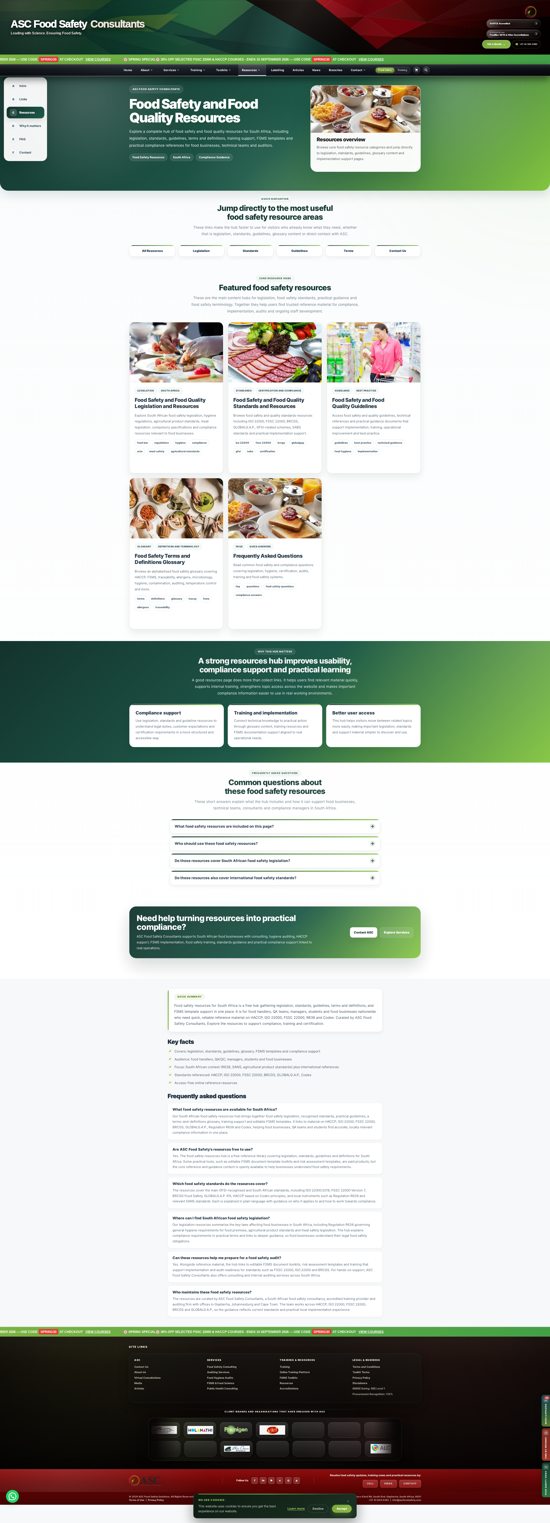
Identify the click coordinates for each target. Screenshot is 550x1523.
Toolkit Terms (361, 1372)
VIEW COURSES (236, 59)
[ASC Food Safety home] (145, 1480)
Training (196, 70)
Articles (298, 70)
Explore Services (396, 932)
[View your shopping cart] (416, 70)
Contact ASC (363, 932)
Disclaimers (360, 1383)
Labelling (277, 70)
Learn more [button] (296, 1509)
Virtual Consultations (147, 1377)
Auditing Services (218, 1372)
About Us (140, 1372)
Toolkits (222, 70)
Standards (250, 251)
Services (169, 70)
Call (370, 1483)
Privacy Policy (361, 1377)
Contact (356, 70)
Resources (249, 70)
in (263, 1480)
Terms (348, 251)
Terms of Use (136, 1500)
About (145, 70)
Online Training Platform (295, 1372)
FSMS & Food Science (220, 1383)
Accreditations (289, 1388)
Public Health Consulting (222, 1388)
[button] (351, 1498)
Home (128, 70)
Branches (335, 70)
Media (138, 1383)
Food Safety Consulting (222, 1366)
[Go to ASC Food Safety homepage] (530, 12)
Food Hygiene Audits (220, 1377)
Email (388, 1483)
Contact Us (397, 251)
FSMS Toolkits (289, 1377)
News (316, 70)
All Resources (152, 251)
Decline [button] (318, 1508)
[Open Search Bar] (426, 70)
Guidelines (299, 251)
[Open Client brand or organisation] (159, 1430)
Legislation (201, 251)
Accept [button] (342, 1508)
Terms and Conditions (366, 1366)
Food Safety (385, 70)
